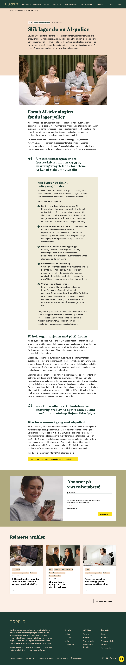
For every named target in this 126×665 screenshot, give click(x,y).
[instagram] (103, 658)
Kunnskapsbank (87, 4)
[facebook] (110, 658)
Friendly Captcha (72, 508)
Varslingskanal (62, 658)
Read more (13, 590)
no (111, 4)
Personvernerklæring (46, 658)
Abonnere (104, 514)
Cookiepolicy (30, 658)
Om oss (46, 4)
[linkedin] (107, 658)
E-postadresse (71, 492)
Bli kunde (67, 637)
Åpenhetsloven (76, 658)
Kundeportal (69, 644)
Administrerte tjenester (88, 645)
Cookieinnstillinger (16, 658)
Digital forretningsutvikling (42, 23)
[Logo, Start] (17, 621)
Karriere (56, 4)
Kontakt (99, 4)
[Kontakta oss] (121, 659)
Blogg (30, 23)
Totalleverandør (88, 641)
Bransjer (86, 637)
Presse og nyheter (70, 4)
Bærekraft (105, 637)
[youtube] (114, 658)
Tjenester (86, 634)
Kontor (66, 641)
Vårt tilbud (25, 4)
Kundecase (37, 4)
